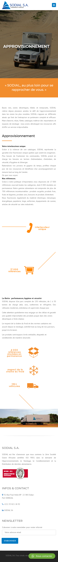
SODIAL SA (8, 510)
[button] (41, 556)
